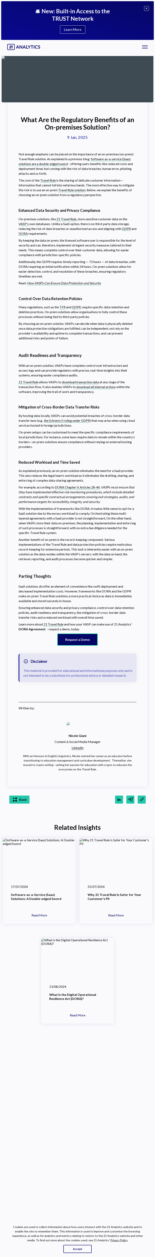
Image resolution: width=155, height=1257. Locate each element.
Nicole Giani (77, 736)
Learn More (72, 29)
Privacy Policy (118, 1240)
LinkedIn (78, 748)
